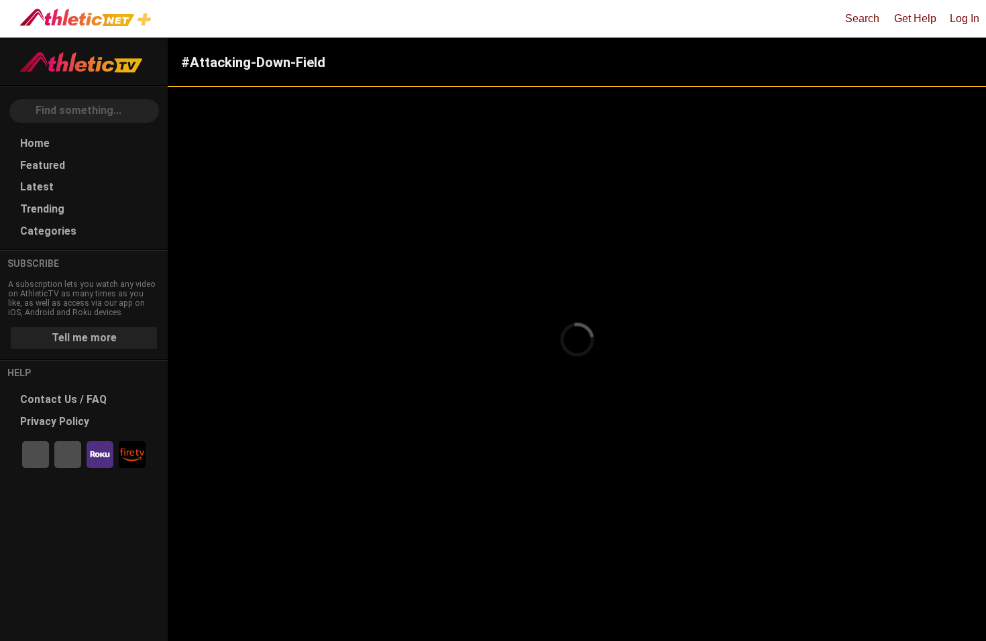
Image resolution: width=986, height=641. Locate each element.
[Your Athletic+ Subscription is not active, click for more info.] (147, 21)
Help (19, 372)
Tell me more (84, 337)
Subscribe (33, 263)
